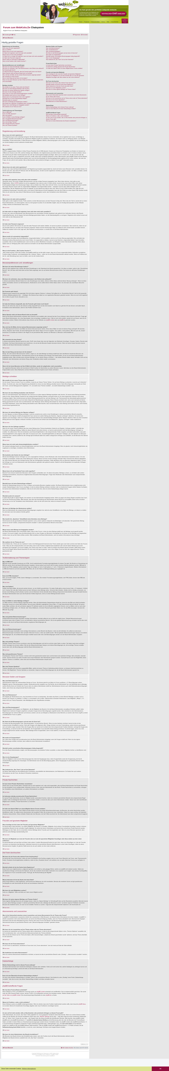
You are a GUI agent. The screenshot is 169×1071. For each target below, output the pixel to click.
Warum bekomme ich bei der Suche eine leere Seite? (59, 86)
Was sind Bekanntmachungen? (10, 120)
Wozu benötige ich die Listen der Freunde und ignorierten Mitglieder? (63, 74)
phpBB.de (62, 320)
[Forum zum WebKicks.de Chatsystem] (124, 20)
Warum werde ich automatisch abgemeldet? (14, 59)
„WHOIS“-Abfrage (44, 1016)
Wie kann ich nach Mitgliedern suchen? (56, 87)
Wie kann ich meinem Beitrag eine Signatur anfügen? (16, 90)
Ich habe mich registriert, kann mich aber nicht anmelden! (17, 53)
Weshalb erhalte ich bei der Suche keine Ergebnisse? (59, 84)
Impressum (46, 1053)
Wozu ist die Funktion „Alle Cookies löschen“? (14, 61)
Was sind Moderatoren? (52, 49)
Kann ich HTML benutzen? (9, 113)
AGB (51, 1053)
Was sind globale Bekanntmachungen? (12, 118)
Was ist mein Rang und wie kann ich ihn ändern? (15, 78)
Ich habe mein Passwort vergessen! (12, 58)
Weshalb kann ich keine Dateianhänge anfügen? (15, 98)
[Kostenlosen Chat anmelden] (113, 14)
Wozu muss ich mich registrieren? (11, 48)
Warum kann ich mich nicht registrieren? (13, 51)
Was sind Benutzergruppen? (53, 51)
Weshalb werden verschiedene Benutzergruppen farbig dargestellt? (63, 56)
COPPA (17, 183)
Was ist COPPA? (7, 49)
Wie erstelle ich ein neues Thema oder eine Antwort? (16, 87)
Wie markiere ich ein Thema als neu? (12, 106)
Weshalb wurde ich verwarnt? (10, 100)
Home (80, 22)
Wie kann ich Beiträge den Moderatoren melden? (15, 101)
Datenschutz (56, 1053)
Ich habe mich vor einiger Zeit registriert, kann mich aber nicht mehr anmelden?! (23, 56)
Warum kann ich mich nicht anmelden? (12, 54)
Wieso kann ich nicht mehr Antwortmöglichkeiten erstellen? (18, 93)
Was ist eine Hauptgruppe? (53, 58)
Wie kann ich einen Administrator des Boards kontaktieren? (61, 121)
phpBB (39, 1054)
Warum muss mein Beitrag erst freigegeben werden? (16, 105)
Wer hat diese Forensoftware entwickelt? (56, 114)
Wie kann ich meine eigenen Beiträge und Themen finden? (61, 89)
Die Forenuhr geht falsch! (9, 70)
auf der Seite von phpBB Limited (12, 995)
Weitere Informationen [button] (29, 1068)
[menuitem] (13, 34)
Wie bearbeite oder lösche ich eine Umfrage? (14, 95)
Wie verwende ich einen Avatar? (11, 76)
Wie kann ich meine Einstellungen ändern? (13, 66)
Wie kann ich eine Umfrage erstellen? (12, 92)
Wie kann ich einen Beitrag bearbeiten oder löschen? (16, 88)
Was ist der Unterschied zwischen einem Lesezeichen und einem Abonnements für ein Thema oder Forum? (66, 95)
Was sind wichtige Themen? (10, 122)
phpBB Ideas (82, 1004)
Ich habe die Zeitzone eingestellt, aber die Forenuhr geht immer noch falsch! (22, 71)
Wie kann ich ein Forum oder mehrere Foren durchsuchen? (61, 82)
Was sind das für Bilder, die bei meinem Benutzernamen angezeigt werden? (22, 75)
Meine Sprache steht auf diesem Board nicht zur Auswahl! (17, 73)
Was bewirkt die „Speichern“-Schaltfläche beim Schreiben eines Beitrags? (21, 103)
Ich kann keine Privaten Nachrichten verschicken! (58, 65)
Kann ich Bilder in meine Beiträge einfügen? (14, 117)
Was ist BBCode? (7, 112)
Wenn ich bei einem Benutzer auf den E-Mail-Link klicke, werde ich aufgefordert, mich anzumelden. (23, 80)
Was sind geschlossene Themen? (11, 123)
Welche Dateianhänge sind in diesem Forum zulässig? (60, 107)
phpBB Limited (50, 320)
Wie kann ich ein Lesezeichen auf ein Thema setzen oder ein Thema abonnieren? (66, 98)
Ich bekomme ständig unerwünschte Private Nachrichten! (60, 66)
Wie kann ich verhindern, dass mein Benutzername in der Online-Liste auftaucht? (23, 68)
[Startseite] (68, 5)
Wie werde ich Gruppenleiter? (53, 54)
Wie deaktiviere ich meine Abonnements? (56, 101)
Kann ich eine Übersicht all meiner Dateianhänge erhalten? (61, 108)
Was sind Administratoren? (53, 48)
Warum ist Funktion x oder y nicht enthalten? (57, 116)
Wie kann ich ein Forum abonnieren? (55, 100)
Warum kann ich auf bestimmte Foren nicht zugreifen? (16, 97)
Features (86, 22)
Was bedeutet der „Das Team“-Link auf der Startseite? (59, 59)
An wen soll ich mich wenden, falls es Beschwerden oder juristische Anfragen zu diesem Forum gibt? (66, 118)
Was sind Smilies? (7, 115)
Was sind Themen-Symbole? (10, 125)
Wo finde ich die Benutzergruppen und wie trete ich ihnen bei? (61, 53)
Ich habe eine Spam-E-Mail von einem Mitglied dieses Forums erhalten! (64, 68)
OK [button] (160, 1068)
